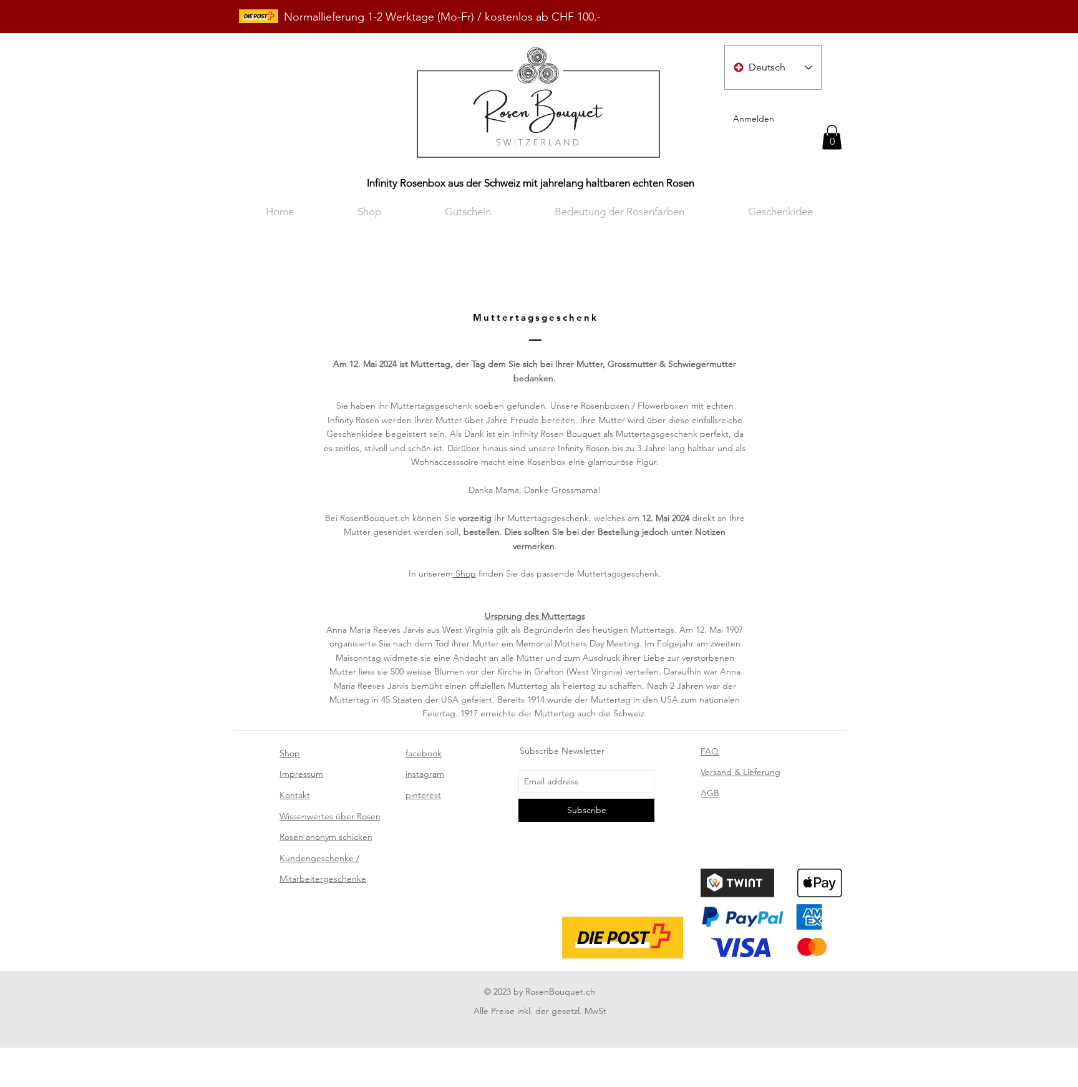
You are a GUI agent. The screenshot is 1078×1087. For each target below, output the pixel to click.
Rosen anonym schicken (325, 836)
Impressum (301, 773)
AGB (710, 793)
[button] (832, 137)
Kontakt (294, 795)
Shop (464, 573)
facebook (423, 753)
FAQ (710, 751)
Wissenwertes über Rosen (330, 816)
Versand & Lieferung (740, 771)
